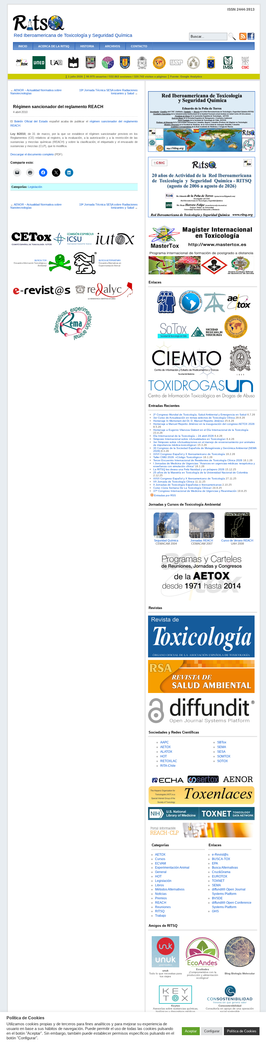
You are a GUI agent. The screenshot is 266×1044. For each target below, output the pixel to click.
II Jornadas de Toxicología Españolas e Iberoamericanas (187, 484)
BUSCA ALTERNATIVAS (110, 260)
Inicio (22, 46)
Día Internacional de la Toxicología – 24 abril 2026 (183, 435)
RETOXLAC (168, 761)
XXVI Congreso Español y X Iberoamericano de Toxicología (189, 454)
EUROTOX (219, 876)
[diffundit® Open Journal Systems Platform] (201, 722)
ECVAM (160, 863)
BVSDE (217, 898)
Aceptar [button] (191, 1031)
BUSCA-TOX (40, 260)
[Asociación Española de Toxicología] (21, 65)
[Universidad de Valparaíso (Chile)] (211, 68)
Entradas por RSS (164, 495)
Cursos (160, 859)
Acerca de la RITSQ (53, 46)
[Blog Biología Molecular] (239, 966)
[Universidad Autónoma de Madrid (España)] (56, 64)
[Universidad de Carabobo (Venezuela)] (91, 68)
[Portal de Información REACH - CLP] (201, 836)
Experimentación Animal (172, 867)
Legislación (35, 186)
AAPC (164, 742)
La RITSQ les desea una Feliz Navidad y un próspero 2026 (188, 469)
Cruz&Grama (221, 872)
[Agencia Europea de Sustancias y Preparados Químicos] (167, 782)
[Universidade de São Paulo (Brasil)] (176, 64)
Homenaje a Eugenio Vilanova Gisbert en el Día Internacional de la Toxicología (200, 429)
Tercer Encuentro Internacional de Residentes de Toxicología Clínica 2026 (197, 460)
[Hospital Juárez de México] (107, 68)
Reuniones (163, 907)
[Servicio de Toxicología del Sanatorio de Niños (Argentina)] (203, 782)
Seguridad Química (166, 540)
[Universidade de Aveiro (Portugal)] (73, 68)
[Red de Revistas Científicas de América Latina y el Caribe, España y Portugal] (104, 299)
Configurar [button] (212, 1031)
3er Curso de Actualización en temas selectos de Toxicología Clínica (194, 417)
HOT (163, 756)
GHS (215, 911)
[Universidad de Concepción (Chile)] (125, 68)
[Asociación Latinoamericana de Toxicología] (190, 313)
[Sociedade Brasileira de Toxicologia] (166, 313)
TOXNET (218, 881)
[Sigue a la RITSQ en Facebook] (251, 39)
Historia (87, 46)
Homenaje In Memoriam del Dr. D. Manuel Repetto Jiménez (188, 420)
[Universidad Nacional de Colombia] (142, 68)
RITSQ (159, 911)
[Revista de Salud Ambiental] (201, 692)
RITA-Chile (168, 766)
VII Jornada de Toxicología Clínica (173, 481)
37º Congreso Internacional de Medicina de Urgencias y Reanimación (195, 491)
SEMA (221, 747)
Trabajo (160, 915)
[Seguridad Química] (166, 537)
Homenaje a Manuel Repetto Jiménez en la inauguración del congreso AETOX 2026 (204, 423)
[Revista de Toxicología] (201, 656)
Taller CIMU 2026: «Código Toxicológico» (177, 457)
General (161, 872)
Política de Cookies (241, 1031)
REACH (160, 902)
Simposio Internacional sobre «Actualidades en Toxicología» (189, 439)
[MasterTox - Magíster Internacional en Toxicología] (201, 274)
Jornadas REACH (201, 540)
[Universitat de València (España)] (193, 68)
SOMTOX (223, 756)
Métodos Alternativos (169, 889)
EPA (215, 863)
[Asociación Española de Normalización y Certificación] (239, 782)
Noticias (161, 894)
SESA (221, 752)
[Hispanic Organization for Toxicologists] (236, 337)
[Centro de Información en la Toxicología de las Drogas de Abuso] (201, 397)
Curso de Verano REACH (237, 540)
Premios (161, 898)
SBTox (221, 742)
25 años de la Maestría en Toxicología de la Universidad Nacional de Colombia (200, 472)
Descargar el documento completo (32, 154)
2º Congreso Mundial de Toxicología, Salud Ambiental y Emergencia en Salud (200, 414)
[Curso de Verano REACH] (237, 537)
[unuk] (165, 966)
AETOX (165, 747)
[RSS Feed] (243, 39)
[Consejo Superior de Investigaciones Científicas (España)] (245, 68)
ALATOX (166, 752)
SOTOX (222, 761)
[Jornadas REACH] (202, 537)
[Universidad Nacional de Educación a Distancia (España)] (38, 68)
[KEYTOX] (175, 1002)
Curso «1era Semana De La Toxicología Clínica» (182, 487)
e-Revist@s (220, 854)
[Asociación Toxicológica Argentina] (215, 313)
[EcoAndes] (203, 966)
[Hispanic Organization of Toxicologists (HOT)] (159, 68)
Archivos (112, 46)
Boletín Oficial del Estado (31, 121)
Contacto (139, 46)
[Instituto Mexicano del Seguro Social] (228, 68)
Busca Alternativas (225, 867)
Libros (159, 885)
